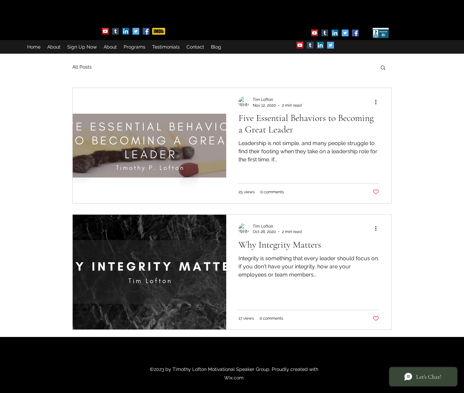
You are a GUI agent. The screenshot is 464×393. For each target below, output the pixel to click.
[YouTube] (105, 31)
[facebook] (146, 31)
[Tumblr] (115, 31)
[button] (383, 68)
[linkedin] (125, 31)
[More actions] (378, 102)
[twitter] (135, 31)
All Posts (82, 67)
